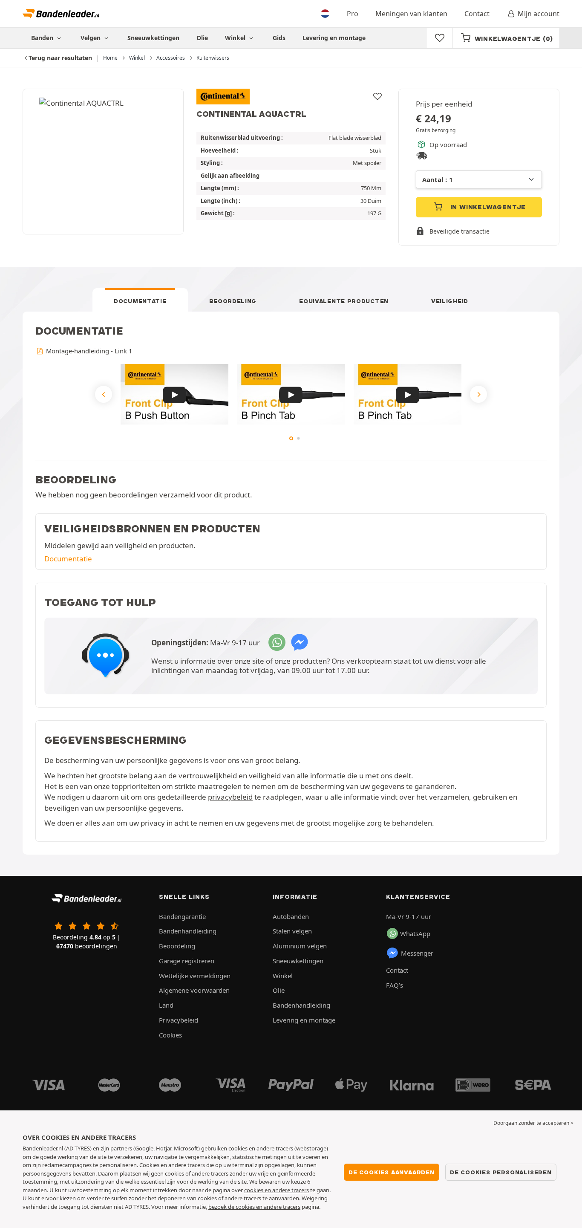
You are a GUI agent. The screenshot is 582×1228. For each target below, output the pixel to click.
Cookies (170, 1035)
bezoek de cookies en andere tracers (254, 1207)
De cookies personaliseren (501, 1172)
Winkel (236, 38)
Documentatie (140, 301)
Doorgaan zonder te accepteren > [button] (533, 1123)
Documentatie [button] (68, 558)
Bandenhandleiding (187, 931)
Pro (352, 13)
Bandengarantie (182, 916)
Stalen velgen (292, 931)
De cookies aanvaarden (392, 1172)
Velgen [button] (91, 38)
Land (166, 1005)
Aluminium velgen (300, 946)
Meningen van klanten (411, 13)
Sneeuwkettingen (153, 38)
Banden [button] (43, 38)
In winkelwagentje (487, 207)
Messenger (417, 953)
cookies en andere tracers (276, 1190)
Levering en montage (334, 38)
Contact (477, 13)
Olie (202, 38)
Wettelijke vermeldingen (194, 975)
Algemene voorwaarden (194, 990)
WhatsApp (415, 933)
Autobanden (291, 916)
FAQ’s (394, 985)
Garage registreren (186, 960)
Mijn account (538, 13)
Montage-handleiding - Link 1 (88, 351)
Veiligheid (449, 301)
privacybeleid (230, 797)
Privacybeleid (178, 1020)
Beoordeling (233, 301)
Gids (279, 38)
